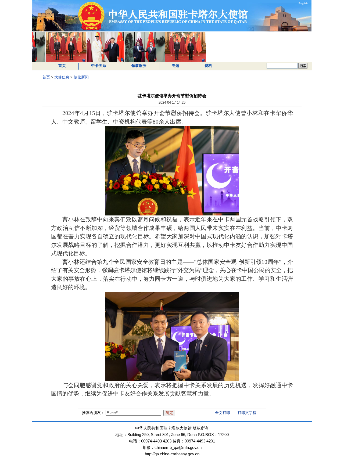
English (303, 3)
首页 (62, 66)
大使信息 (61, 77)
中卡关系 (98, 66)
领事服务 (138, 66)
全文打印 (222, 413)
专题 (175, 66)
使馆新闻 (81, 77)
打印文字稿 (247, 413)
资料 (208, 66)
